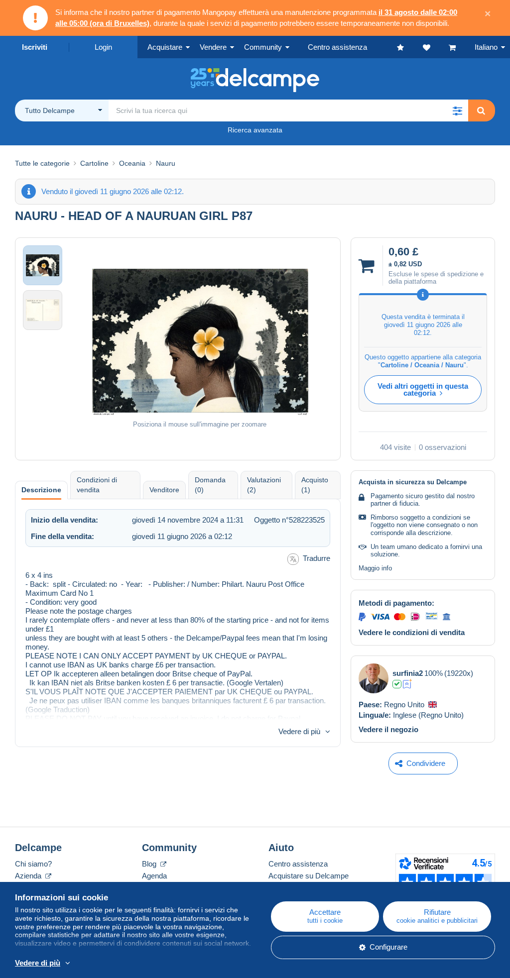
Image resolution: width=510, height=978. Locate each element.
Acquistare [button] (164, 47)
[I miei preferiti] (410, 47)
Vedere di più (299, 731)
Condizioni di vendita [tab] (97, 485)
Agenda (154, 875)
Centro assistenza (298, 864)
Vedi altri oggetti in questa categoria (423, 389)
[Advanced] (407, 684)
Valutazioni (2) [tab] (264, 485)
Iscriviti (34, 47)
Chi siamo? (33, 864)
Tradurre (316, 558)
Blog (150, 864)
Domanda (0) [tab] (210, 485)
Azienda (29, 875)
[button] (457, 110)
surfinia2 (407, 673)
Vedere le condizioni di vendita (412, 632)
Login (103, 47)
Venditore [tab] (164, 490)
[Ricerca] (481, 110)
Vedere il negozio (388, 729)
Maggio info (375, 568)
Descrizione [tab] (41, 490)
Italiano (486, 47)
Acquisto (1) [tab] (314, 485)
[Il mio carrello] (462, 47)
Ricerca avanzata (255, 130)
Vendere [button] (213, 47)
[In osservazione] (436, 47)
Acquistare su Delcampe (308, 875)
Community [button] (263, 47)
